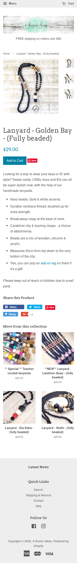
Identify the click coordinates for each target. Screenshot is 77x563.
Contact (38, 500)
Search (38, 489)
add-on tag (48, 263)
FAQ (38, 506)
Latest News (38, 467)
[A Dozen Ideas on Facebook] (33, 527)
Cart (70, 3)
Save (34, 160)
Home (6, 53)
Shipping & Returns (38, 495)
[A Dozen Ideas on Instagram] (43, 527)
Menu (12, 3)
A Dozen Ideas (42, 541)
